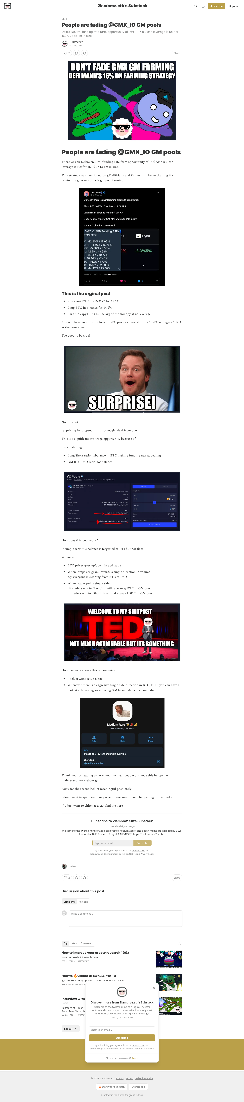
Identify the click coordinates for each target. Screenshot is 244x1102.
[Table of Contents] (3, 551)
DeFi (64, 18)
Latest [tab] (74, 943)
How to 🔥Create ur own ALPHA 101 (90, 976)
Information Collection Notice (121, 1048)
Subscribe (216, 6)
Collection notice (144, 1078)
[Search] (196, 6)
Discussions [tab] (87, 943)
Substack (106, 1095)
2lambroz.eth (77, 42)
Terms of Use (138, 1045)
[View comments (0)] (76, 53)
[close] (154, 988)
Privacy (120, 1078)
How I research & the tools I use (80, 957)
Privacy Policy (147, 1048)
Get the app (138, 1086)
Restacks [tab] (83, 901)
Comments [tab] (69, 901)
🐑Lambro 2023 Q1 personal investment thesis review (93, 980)
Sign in (233, 6)
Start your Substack (113, 1086)
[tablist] (76, 901)
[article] (122, 959)
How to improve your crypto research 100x (95, 953)
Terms (129, 1078)
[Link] (57, 152)
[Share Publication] (203, 6)
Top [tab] (65, 943)
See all (68, 1028)
